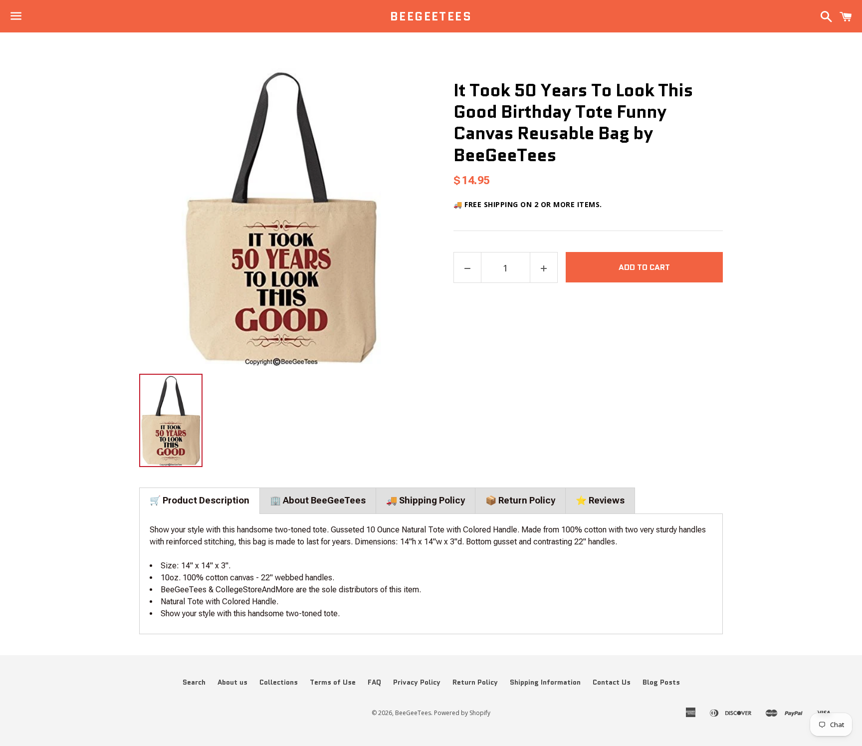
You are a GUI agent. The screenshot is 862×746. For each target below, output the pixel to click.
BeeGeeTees (431, 16)
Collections (278, 682)
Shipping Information (545, 682)
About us (232, 682)
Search (194, 682)
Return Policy (475, 682)
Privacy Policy (416, 682)
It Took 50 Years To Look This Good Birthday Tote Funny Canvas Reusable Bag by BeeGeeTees (573, 122)
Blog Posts (661, 682)
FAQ (374, 682)
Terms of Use (333, 682)
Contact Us (612, 682)
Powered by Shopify (462, 713)
